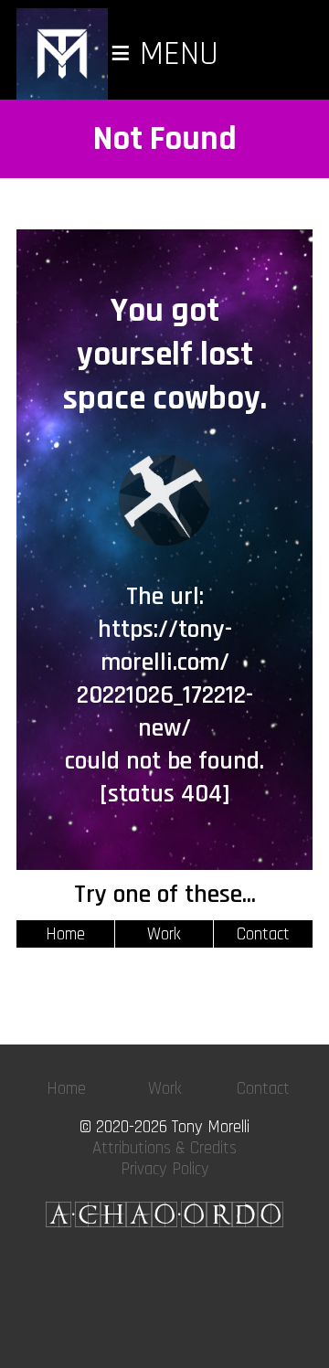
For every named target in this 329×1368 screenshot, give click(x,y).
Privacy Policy (165, 1169)
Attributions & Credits (164, 1148)
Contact (263, 934)
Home (65, 934)
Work (164, 934)
